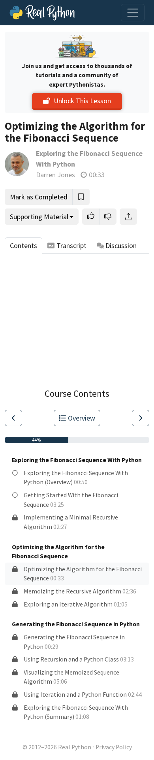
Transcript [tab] (71, 245)
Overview (81, 418)
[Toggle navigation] (133, 12)
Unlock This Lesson (82, 100)
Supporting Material (39, 216)
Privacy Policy (114, 747)
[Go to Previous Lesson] (13, 418)
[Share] (128, 216)
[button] (91, 216)
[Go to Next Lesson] (140, 418)
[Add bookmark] (81, 197)
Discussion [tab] (121, 245)
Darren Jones (55, 174)
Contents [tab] (23, 245)
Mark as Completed (39, 196)
